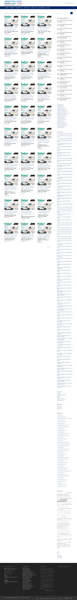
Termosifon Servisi (60, 440)
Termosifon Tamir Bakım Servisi (26, 212)
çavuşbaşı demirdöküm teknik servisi (46, 569)
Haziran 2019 (59, 406)
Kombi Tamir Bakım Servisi (61, 115)
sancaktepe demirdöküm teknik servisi (63, 425)
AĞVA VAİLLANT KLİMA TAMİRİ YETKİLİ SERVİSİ (64, 229)
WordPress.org (59, 557)
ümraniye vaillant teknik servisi (62, 479)
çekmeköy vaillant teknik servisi (62, 462)
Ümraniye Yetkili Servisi (61, 126)
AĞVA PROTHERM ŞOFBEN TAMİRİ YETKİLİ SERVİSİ (64, 133)
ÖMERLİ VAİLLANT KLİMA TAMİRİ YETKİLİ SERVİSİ (64, 207)
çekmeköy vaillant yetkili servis (62, 464)
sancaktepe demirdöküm (61, 423)
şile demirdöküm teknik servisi (62, 484)
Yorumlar (59, 556)
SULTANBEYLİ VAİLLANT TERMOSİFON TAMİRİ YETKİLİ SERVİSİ (43, 146)
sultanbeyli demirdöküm (63, 539)
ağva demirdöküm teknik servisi (62, 416)
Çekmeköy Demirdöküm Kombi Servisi (63, 442)
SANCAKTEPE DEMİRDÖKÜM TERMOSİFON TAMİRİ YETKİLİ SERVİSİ (63, 381)
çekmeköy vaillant (60, 460)
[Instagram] (68, 3)
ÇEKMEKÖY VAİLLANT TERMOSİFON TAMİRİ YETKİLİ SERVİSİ (43, 240)
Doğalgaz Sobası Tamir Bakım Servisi (63, 113)
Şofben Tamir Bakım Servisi (62, 122)
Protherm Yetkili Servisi (61, 118)
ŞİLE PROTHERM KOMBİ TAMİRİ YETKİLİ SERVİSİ (64, 163)
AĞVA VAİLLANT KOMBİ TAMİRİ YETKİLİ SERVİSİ (64, 227)
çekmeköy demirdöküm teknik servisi (63, 457)
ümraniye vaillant (60, 477)
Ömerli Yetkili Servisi (60, 117)
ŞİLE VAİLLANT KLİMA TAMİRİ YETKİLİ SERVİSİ (64, 238)
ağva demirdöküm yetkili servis (62, 418)
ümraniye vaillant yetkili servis (62, 481)
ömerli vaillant (62, 515)
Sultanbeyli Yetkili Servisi (61, 123)
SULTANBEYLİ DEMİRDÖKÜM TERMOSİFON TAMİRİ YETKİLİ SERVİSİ (63, 336)
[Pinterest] (70, 3)
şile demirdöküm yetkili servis (62, 486)
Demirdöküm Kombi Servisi (61, 421)
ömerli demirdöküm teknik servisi (62, 467)
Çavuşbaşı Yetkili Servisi (25, 49)
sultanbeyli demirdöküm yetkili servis (63, 435)
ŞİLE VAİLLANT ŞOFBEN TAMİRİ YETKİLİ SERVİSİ (64, 231)
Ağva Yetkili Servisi (41, 73)
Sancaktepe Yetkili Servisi (42, 165)
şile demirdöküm (64, 533)
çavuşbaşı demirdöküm (61, 447)
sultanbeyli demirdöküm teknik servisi (63, 433)
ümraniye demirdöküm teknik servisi (63, 474)
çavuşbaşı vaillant (60, 452)
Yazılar (59, 555)
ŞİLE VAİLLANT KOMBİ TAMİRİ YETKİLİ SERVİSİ (64, 236)
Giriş (58, 553)
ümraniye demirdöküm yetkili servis (63, 476)
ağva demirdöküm (50, 568)
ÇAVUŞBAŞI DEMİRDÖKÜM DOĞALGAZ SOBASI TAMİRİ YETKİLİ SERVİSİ (64, 309)
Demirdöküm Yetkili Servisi (61, 111)
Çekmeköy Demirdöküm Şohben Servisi (63, 445)
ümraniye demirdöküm (61, 472)
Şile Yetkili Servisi (47, 118)
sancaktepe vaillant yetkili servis (62, 430)
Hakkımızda (59, 396)
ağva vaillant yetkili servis (61, 420)
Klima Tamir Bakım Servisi (61, 114)
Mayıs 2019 (59, 407)
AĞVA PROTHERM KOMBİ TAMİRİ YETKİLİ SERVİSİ (64, 138)
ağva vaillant (70, 418)
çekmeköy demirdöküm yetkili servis (63, 459)
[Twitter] (67, 3)
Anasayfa (58, 393)
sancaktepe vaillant (60, 428)
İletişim (58, 397)
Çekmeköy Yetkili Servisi (25, 234)
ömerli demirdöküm (62, 528)
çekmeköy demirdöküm (61, 455)
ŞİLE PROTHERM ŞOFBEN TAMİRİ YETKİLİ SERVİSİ (64, 158)
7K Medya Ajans (27, 597)
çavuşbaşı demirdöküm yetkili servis (63, 450)
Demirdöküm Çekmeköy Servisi (9, 27)
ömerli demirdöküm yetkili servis (62, 469)
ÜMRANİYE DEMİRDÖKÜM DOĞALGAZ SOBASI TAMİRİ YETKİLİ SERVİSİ (64, 369)
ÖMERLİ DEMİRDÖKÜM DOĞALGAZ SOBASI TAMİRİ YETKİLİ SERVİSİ (63, 295)
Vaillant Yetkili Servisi (10, 30)
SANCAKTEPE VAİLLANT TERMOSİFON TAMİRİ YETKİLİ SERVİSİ (10, 193)
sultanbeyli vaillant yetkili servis (62, 438)
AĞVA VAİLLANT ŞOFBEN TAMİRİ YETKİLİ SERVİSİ (64, 222)
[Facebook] (65, 3)
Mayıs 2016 (59, 408)
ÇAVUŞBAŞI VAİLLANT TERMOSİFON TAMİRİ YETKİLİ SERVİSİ (43, 55)
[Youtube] (72, 3)
